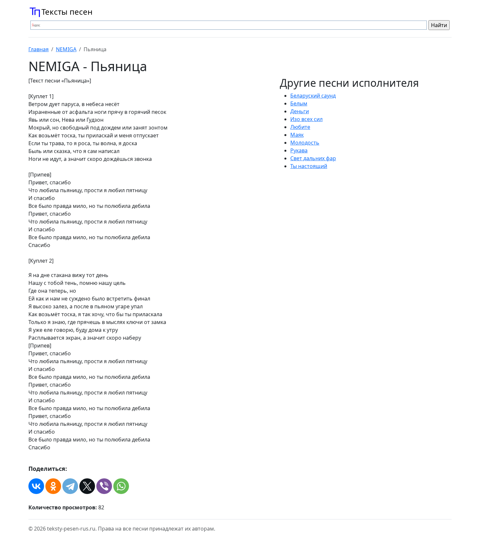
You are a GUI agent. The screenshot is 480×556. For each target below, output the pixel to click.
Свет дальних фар (313, 158)
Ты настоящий (308, 166)
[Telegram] (70, 486)
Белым (298, 103)
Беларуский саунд (313, 95)
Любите (300, 127)
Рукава (299, 150)
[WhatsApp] (121, 486)
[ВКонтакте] (36, 486)
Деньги (299, 111)
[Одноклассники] (53, 486)
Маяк (297, 134)
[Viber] (104, 486)
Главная (38, 49)
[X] (87, 486)
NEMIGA (66, 49)
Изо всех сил (306, 119)
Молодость (304, 142)
